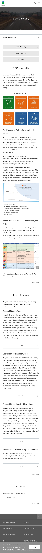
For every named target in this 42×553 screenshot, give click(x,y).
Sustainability (28, 535)
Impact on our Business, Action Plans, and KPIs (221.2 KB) (21, 275)
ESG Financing (21, 53)
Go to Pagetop (39, 516)
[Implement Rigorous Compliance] (21, 118)
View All (21, 346)
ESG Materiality (21, 47)
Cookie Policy (20, 549)
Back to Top (35, 283)
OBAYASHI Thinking (30, 541)
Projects (26, 522)
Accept (34, 547)
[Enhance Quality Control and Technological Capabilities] (21, 102)
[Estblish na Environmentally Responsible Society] (8, 102)
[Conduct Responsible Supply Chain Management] (33, 118)
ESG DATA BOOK (9, 497)
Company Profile (29, 528)
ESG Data (21, 60)
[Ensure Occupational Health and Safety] (33, 102)
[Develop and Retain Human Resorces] (8, 118)
